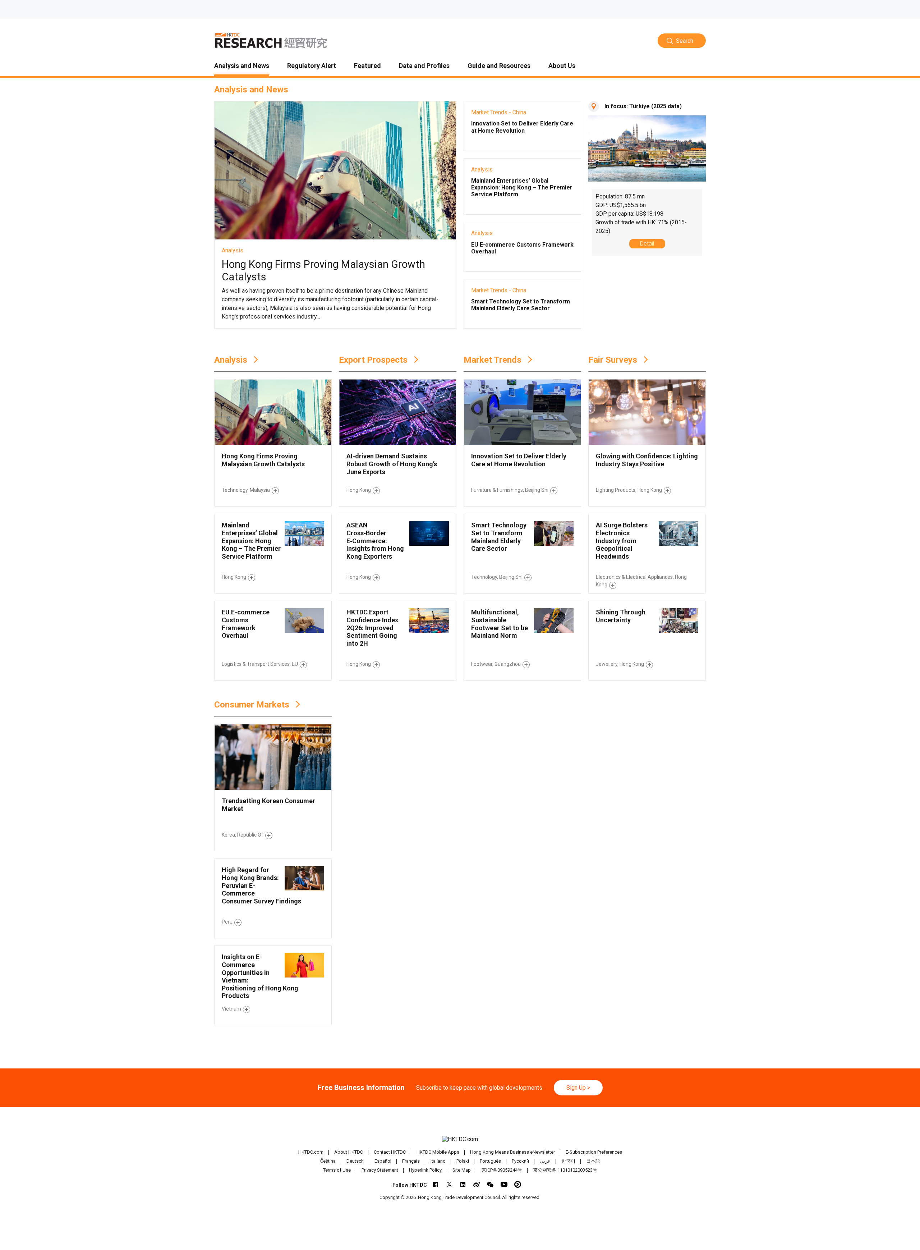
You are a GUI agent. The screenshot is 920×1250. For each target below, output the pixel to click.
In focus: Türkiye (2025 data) (643, 106)
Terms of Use (337, 1170)
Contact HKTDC (390, 1152)
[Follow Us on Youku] (517, 1184)
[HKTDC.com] (460, 1139)
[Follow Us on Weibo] (476, 1184)
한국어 (568, 1161)
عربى (545, 1161)
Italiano (438, 1161)
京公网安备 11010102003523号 (565, 1170)
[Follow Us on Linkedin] (463, 1184)
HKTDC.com (310, 1152)
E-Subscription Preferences (594, 1152)
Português (490, 1161)
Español (382, 1161)
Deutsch (355, 1161)
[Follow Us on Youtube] (504, 1184)
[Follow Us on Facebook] (435, 1184)
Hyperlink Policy (425, 1170)
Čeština (328, 1161)
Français (411, 1161)
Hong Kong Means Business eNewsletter (512, 1152)
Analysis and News (251, 89)
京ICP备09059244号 (502, 1170)
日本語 (593, 1161)
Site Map (461, 1170)
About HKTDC (348, 1152)
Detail (647, 243)
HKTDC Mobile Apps (438, 1152)
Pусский (520, 1161)
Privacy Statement (380, 1170)
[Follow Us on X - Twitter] (449, 1184)
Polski (462, 1161)
